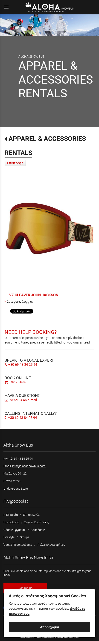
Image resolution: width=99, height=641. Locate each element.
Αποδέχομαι (49, 627)
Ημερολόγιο (11, 522)
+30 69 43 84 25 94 (22, 365)
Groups (24, 537)
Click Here (17, 382)
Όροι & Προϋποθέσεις (17, 544)
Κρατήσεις (38, 530)
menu (6, 7)
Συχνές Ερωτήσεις (36, 522)
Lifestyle (9, 537)
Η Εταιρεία (10, 514)
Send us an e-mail (23, 400)
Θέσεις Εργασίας (14, 530)
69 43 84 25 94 (23, 458)
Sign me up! (25, 588)
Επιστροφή (15, 163)
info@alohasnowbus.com (29, 466)
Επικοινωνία (31, 514)
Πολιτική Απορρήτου (51, 544)
